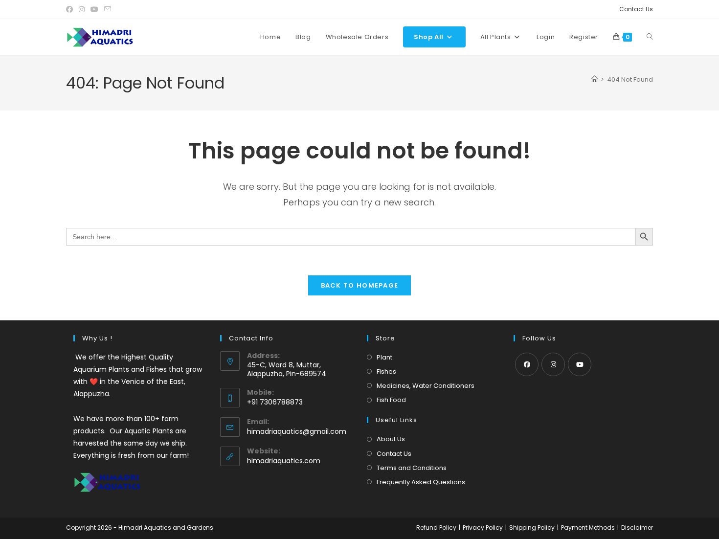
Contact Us (636, 9)
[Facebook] (527, 364)
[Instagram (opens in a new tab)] (82, 9)
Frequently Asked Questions (421, 482)
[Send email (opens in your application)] (107, 9)
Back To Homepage (360, 285)
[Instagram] (553, 364)
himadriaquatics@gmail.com (296, 431)
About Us (391, 439)
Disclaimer (637, 527)
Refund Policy (436, 527)
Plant (384, 357)
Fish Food (391, 399)
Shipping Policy (532, 527)
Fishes (386, 371)
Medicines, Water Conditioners (425, 385)
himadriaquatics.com (283, 461)
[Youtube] (579, 364)
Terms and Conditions (412, 467)
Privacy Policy (483, 527)
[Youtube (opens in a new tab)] (94, 9)
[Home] (594, 79)
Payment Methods (588, 527)
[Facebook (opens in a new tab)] (71, 9)
